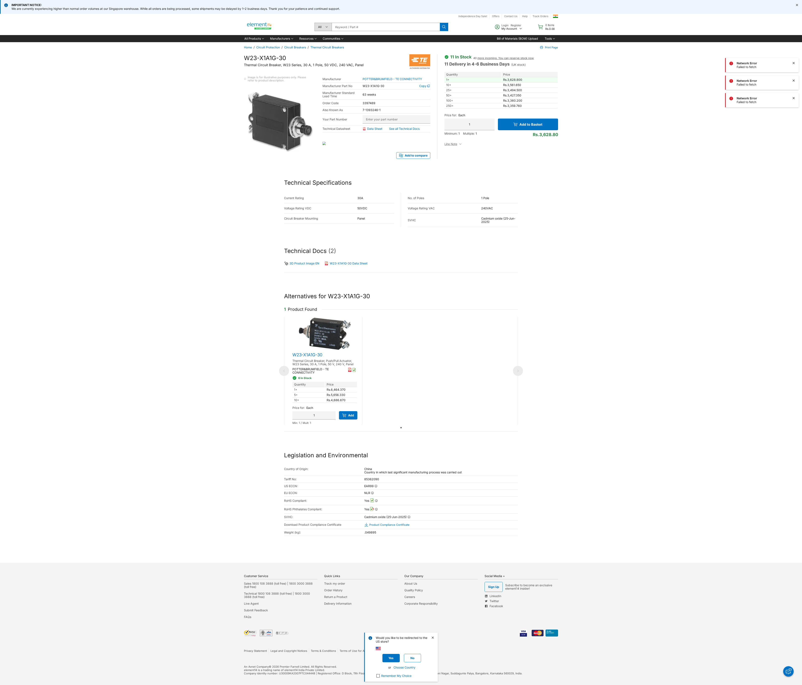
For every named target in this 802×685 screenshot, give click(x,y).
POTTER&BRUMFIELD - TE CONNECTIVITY (392, 79)
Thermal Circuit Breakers (327, 47)
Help (525, 16)
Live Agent (251, 603)
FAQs (247, 617)
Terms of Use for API (353, 650)
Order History (333, 590)
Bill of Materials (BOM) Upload (517, 38)
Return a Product (335, 597)
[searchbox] (386, 27)
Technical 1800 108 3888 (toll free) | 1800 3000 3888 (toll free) (277, 595)
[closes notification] (797, 5)
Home (248, 47)
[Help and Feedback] (788, 671)
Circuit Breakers (295, 47)
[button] (254, 38)
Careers (409, 597)
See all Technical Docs (404, 128)
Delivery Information (338, 603)
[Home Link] (259, 27)
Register (516, 25)
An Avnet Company (256, 666)
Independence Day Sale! (472, 16)
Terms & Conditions (323, 650)
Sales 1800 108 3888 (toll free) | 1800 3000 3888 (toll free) (278, 585)
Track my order (334, 583)
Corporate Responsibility (421, 603)
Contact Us (510, 16)
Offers (495, 16)
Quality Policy (413, 590)
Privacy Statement (255, 650)
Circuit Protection (268, 47)
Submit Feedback (256, 610)
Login (505, 25)
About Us (410, 583)
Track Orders (540, 16)
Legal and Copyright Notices (288, 650)
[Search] (444, 27)
